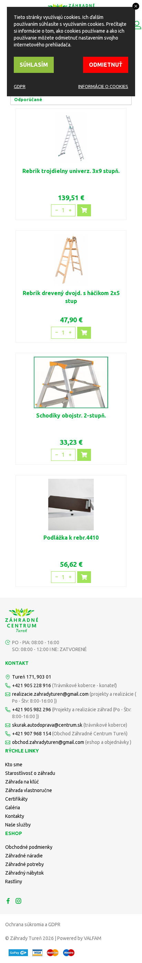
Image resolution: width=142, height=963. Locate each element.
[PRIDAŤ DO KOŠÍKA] (84, 210)
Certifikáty (16, 799)
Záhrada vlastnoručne (28, 790)
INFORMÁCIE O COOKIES (103, 86)
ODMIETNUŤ (105, 65)
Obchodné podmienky (28, 847)
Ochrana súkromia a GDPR (32, 924)
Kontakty (14, 816)
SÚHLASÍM (34, 65)
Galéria (12, 807)
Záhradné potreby (24, 864)
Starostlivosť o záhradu (30, 773)
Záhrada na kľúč (22, 782)
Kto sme (13, 764)
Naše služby (18, 824)
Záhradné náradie (24, 855)
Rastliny (13, 881)
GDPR (20, 86)
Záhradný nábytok (24, 873)
